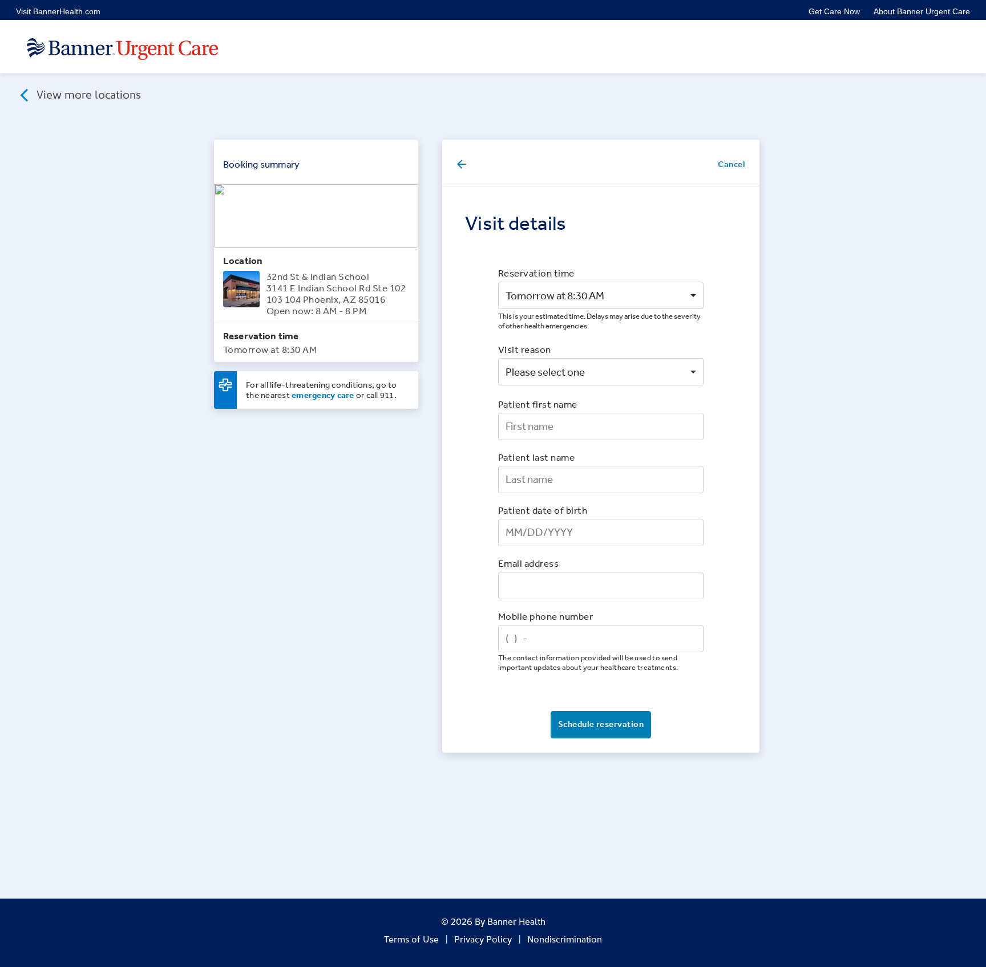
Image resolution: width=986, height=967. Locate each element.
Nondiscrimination (564, 938)
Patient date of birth (542, 510)
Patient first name (537, 404)
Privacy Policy (483, 938)
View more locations (87, 93)
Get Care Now (834, 11)
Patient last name (536, 457)
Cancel (731, 164)
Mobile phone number (545, 616)
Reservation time (536, 273)
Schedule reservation (601, 723)
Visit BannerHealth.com (58, 11)
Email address (528, 563)
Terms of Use (411, 938)
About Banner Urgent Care (922, 11)
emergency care (323, 394)
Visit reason (524, 349)
